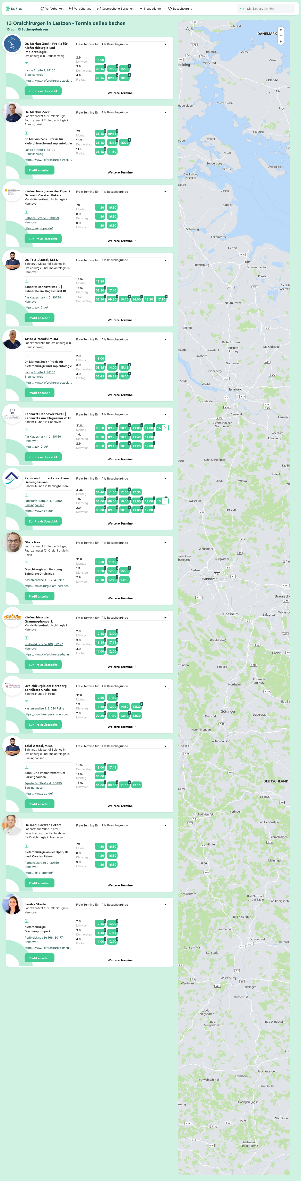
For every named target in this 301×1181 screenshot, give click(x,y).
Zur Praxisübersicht (43, 91)
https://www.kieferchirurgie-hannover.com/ (48, 654)
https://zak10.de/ (36, 307)
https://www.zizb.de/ (39, 510)
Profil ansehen (39, 170)
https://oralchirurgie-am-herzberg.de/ (48, 586)
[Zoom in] (281, 30)
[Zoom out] (281, 36)
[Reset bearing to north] (281, 42)
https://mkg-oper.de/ (39, 228)
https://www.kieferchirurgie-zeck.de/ (48, 80)
